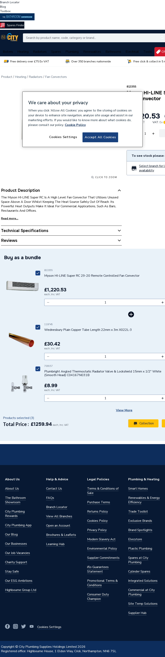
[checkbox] (37, 273)
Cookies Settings (63, 137)
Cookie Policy (75, 125)
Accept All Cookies (100, 137)
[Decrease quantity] (48, 302)
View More (124, 410)
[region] (82, 119)
